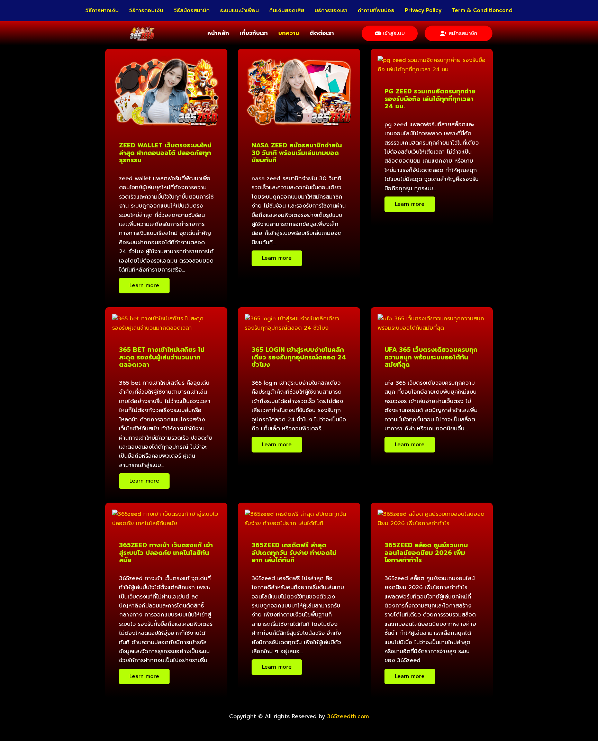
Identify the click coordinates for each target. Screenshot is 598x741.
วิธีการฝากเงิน (102, 10)
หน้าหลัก (218, 33)
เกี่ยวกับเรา (253, 33)
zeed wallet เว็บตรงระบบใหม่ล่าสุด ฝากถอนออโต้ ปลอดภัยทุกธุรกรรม (165, 152)
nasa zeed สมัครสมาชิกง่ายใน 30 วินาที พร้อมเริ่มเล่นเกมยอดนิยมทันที (297, 152)
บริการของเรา (331, 10)
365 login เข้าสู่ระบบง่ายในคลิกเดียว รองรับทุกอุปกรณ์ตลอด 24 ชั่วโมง (299, 357)
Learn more (144, 285)
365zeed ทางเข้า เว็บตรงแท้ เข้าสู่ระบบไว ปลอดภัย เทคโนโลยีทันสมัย (166, 552)
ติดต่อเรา (322, 33)
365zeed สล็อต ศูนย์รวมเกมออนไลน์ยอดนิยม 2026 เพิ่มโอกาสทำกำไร (426, 552)
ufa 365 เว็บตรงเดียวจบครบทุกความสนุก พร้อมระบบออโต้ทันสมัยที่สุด (431, 357)
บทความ (288, 33)
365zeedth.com (348, 716)
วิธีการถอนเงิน (146, 10)
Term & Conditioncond (482, 10)
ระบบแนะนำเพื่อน (239, 10)
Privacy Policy (423, 10)
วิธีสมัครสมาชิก (192, 10)
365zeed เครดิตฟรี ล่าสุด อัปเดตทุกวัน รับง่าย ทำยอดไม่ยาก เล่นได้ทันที (294, 552)
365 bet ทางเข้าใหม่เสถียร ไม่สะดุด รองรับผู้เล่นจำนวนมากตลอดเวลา (162, 357)
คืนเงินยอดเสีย (286, 10)
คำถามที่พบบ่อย (376, 10)
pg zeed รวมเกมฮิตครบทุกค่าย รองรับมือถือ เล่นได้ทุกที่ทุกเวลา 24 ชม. (429, 98)
